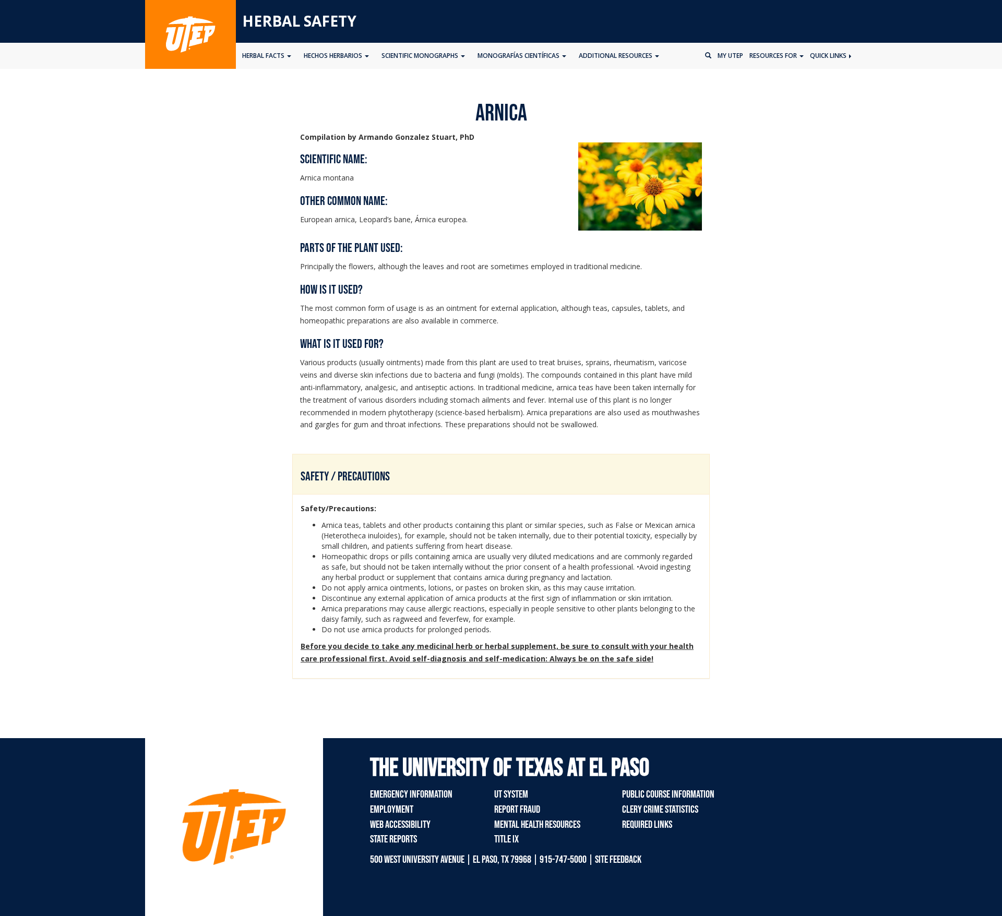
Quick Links (829, 55)
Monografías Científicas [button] (519, 55)
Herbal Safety (299, 21)
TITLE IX (506, 839)
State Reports (393, 839)
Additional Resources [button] (616, 55)
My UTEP (730, 55)
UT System (511, 794)
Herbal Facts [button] (264, 55)
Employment (391, 809)
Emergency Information (411, 794)
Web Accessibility (400, 824)
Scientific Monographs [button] (420, 55)
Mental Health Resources (537, 824)
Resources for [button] (773, 55)
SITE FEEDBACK (618, 859)
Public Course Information (668, 794)
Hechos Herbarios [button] (334, 55)
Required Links (647, 824)
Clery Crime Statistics (660, 809)
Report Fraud (517, 809)
